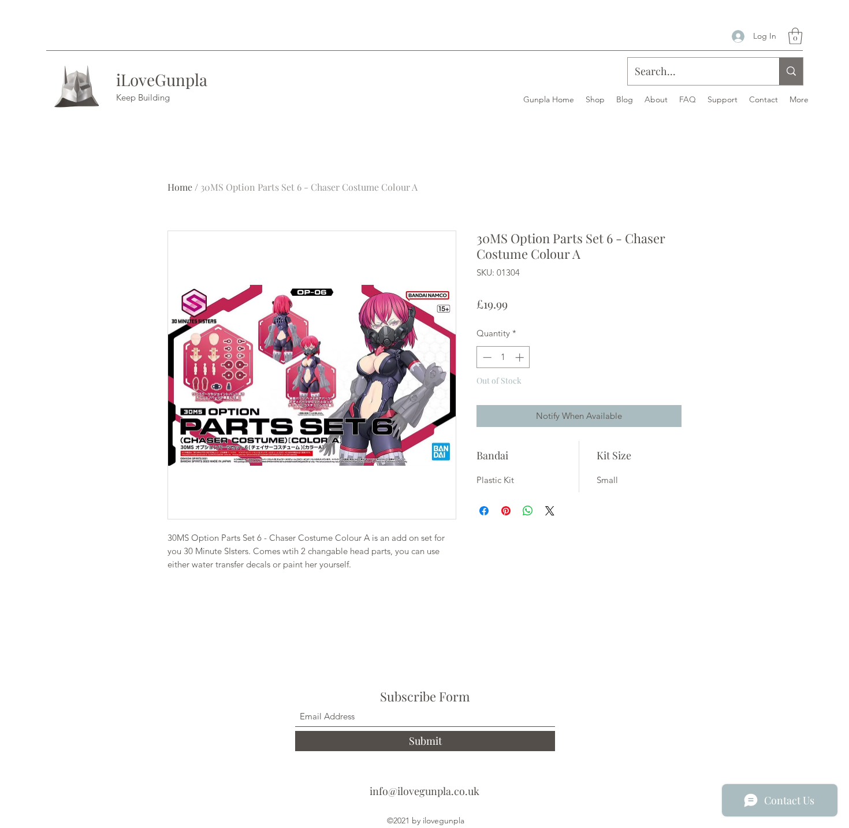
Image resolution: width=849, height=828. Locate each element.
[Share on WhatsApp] (528, 511)
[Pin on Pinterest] (506, 511)
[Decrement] (486, 357)
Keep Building (143, 97)
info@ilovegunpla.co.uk (424, 791)
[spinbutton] (503, 357)
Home (179, 187)
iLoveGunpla (161, 79)
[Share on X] (550, 511)
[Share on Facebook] (484, 511)
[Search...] (791, 71)
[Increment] (520, 357)
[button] (795, 36)
